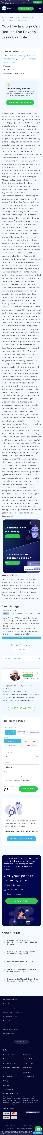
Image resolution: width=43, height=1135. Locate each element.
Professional (30, 745)
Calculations (34, 732)
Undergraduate (30, 741)
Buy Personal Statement (11, 1025)
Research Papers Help (10, 1003)
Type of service (10, 727)
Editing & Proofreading (22, 732)
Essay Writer (7, 1020)
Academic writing (10, 732)
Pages (6, 772)
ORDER (37, 2)
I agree (37, 1132)
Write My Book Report (10, 1016)
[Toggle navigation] (40, 8)
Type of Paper (9, 752)
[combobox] (21, 756)
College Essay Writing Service (12, 1012)
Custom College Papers (10, 1029)
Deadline (7, 762)
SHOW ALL (20, 1041)
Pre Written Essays (9, 1033)
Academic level (9, 737)
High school (12, 741)
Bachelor (12, 745)
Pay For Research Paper (10, 999)
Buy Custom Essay (9, 1008)
